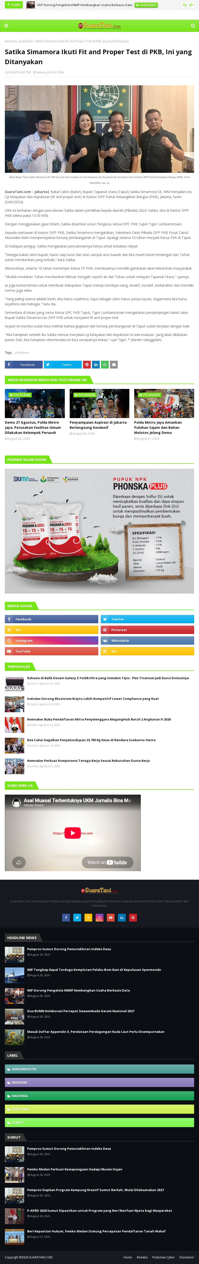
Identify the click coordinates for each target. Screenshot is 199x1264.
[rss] (51, 630)
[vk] (147, 640)
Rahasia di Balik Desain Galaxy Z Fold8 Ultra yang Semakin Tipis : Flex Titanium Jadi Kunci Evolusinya (108, 678)
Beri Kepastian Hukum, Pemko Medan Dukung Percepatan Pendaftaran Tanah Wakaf (96, 1231)
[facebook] (51, 619)
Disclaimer (187, 1257)
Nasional (20, 1096)
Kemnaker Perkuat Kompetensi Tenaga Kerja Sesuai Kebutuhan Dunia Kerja (88, 760)
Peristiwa (20, 1109)
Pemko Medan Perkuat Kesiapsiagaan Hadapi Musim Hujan (74, 1169)
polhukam (26, 41)
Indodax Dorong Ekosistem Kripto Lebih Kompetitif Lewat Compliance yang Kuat (93, 698)
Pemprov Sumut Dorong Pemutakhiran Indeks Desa (69, 949)
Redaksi (142, 1257)
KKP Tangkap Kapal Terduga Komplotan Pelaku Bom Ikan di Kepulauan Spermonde (94, 969)
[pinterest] (147, 630)
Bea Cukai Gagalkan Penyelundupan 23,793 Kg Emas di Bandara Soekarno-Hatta (91, 740)
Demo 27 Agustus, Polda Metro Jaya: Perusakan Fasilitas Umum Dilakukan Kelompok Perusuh (33, 427)
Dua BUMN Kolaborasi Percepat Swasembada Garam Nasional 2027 (80, 1011)
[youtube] (51, 651)
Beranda (11, 41)
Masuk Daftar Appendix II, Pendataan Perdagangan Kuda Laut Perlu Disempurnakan (96, 1031)
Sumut (18, 1122)
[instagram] (51, 640)
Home (128, 1257)
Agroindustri (24, 1069)
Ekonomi (19, 1082)
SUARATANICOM (19, 72)
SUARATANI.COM (40, 1257)
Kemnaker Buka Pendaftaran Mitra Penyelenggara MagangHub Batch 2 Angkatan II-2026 (99, 719)
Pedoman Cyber (163, 1257)
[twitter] (147, 619)
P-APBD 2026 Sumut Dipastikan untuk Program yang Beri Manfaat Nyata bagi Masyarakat (99, 1210)
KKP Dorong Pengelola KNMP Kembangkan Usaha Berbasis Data (84, 5)
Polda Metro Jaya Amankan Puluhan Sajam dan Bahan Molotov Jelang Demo (158, 427)
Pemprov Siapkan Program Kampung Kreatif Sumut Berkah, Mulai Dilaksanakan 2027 (95, 1190)
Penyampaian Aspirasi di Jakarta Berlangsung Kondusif (98, 425)
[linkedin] (122, 918)
